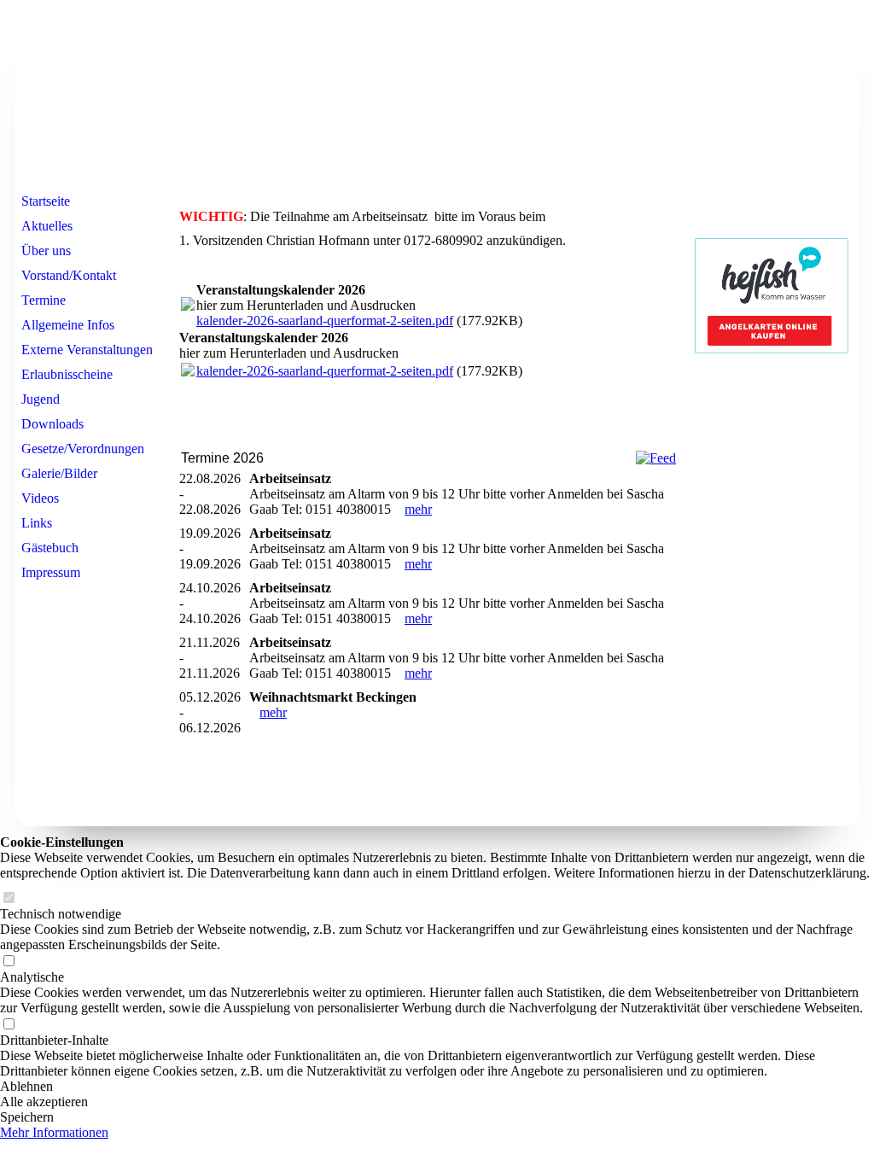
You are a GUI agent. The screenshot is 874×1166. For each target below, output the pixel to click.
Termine (43, 300)
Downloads (52, 424)
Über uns (46, 250)
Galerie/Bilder (59, 473)
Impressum (50, 572)
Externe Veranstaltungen (87, 349)
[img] (437, 96)
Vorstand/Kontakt (68, 275)
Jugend (40, 399)
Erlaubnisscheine (67, 374)
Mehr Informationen (54, 1132)
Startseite (45, 201)
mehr (418, 509)
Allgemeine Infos (67, 325)
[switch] (8, 898)
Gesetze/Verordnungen (82, 448)
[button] (437, 1086)
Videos (40, 498)
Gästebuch (50, 547)
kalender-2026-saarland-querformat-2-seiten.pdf (324, 320)
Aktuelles (47, 226)
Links (36, 523)
